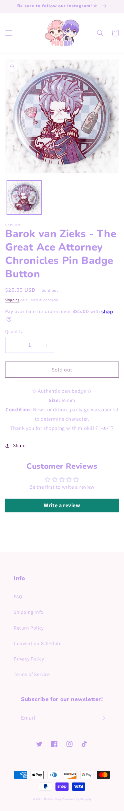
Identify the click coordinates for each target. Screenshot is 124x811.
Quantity (13, 331)
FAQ (18, 596)
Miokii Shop (52, 799)
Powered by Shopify (77, 799)
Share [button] (19, 445)
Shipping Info (29, 612)
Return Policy (29, 628)
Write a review (62, 505)
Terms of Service (32, 674)
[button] (8, 33)
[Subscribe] (102, 718)
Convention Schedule (37, 643)
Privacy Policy (29, 659)
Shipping (12, 300)
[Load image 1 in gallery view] (24, 197)
